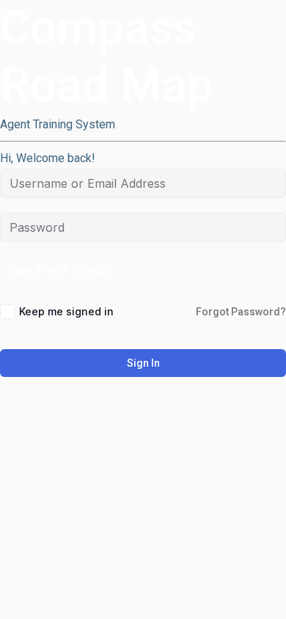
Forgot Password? (241, 312)
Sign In (143, 363)
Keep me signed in (66, 311)
